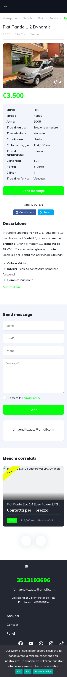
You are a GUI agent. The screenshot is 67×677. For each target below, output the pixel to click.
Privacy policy (43, 671)
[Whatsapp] (41, 643)
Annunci (13, 616)
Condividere (26, 212)
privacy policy (32, 398)
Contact (12, 625)
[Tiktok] (61, 643)
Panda (54, 18)
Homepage (10, 18)
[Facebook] (20, 643)
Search (27, 18)
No (28, 671)
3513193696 (33, 580)
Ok (19, 671)
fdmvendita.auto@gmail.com (32, 429)
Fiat (40, 18)
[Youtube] (30, 643)
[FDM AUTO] (6, 6)
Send (33, 410)
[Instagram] (51, 643)
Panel (11, 633)
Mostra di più (11, 287)
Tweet (47, 212)
